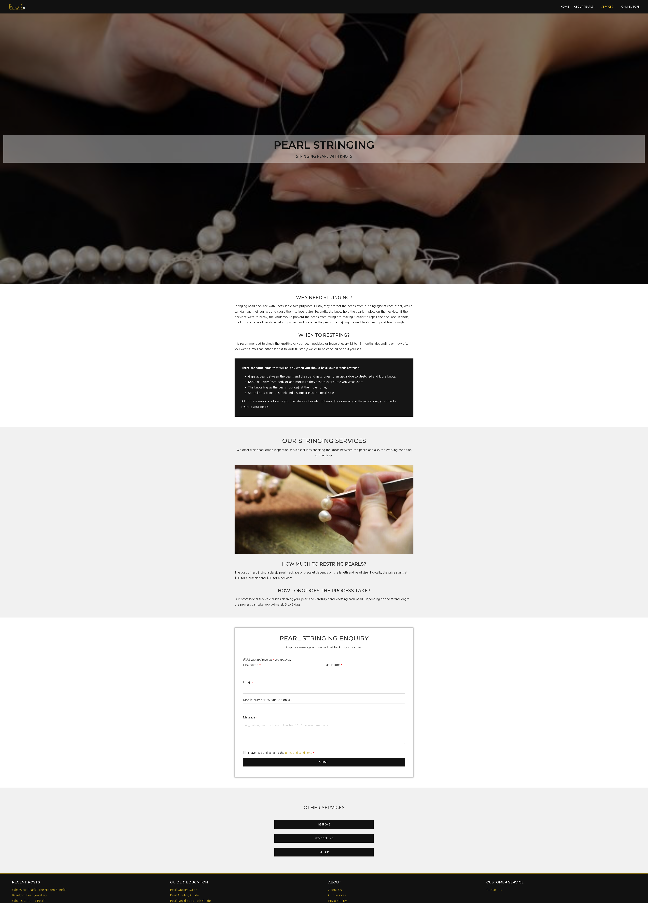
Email (248, 682)
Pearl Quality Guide (183, 889)
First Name (252, 664)
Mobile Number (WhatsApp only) (268, 699)
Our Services (337, 895)
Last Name (333, 664)
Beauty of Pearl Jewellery (29, 895)
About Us (335, 889)
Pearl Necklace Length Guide (190, 900)
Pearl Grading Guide (184, 895)
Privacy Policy (337, 900)
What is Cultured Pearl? (29, 900)
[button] (594, 6)
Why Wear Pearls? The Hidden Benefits (39, 889)
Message (250, 717)
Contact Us (494, 889)
